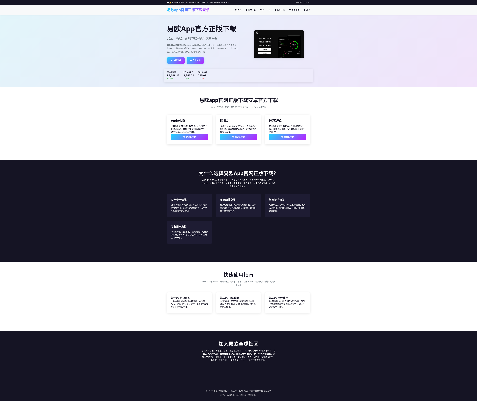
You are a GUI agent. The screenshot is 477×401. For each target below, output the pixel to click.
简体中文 (299, 2)
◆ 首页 (238, 10)
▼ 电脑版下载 (287, 137)
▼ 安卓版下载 (189, 137)
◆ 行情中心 (279, 10)
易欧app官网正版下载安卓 (188, 10)
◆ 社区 (306, 10)
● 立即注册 (195, 60)
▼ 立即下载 (176, 60)
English (307, 2)
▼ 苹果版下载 (238, 137)
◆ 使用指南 (294, 10)
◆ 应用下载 (250, 10)
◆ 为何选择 (265, 10)
